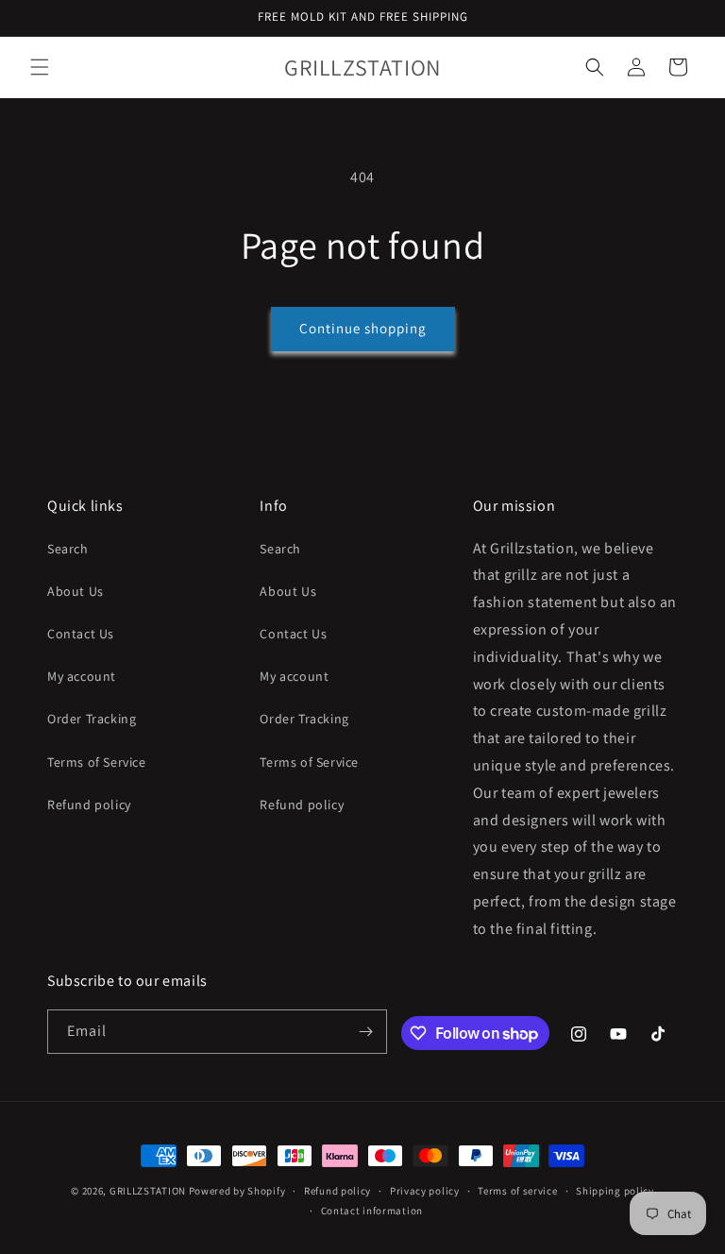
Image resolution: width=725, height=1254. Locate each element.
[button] (39, 67)
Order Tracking (91, 718)
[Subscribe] (365, 1031)
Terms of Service (96, 762)
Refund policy (89, 804)
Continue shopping (363, 328)
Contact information (372, 1210)
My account (81, 676)
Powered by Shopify (237, 1190)
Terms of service (517, 1190)
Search (68, 548)
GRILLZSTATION (149, 1190)
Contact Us (80, 633)
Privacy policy (425, 1190)
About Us (75, 591)
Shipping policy (615, 1190)
